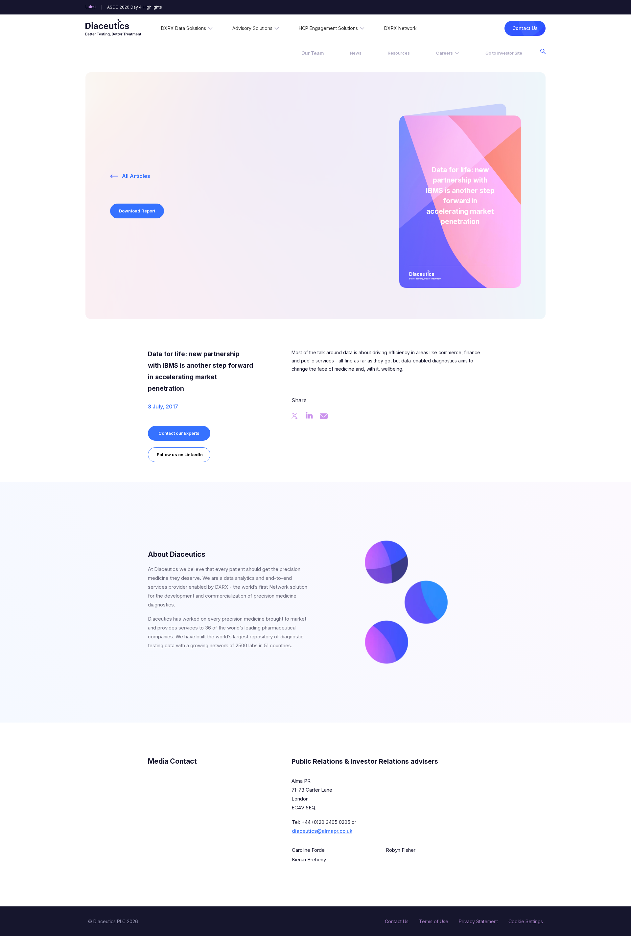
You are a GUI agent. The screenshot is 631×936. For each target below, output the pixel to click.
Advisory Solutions (252, 28)
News (356, 53)
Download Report (137, 210)
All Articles (136, 176)
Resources (399, 53)
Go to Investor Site (503, 53)
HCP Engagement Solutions (328, 28)
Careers (444, 53)
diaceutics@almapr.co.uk (322, 831)
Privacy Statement (478, 921)
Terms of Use (433, 921)
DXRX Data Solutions (183, 28)
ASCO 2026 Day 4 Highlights (134, 7)
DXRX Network (400, 28)
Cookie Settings (525, 921)
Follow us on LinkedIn (180, 454)
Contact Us (525, 28)
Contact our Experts (178, 433)
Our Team (312, 53)
